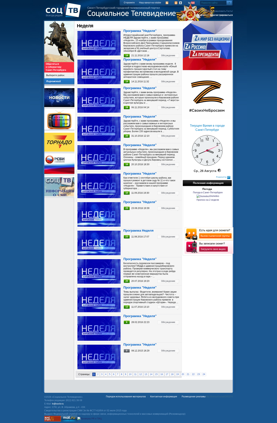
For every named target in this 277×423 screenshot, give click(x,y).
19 (177, 374)
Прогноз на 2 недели (208, 200)
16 (161, 374)
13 (146, 374)
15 (156, 374)
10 (130, 374)
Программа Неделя (138, 230)
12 (140, 374)
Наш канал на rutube (150, 2)
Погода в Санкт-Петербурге (208, 192)
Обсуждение (168, 55)
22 (193, 374)
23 (198, 374)
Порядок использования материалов (126, 396)
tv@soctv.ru (58, 403)
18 (172, 374)
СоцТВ (64, 12)
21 (188, 374)
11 (135, 374)
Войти (201, 15)
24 (204, 374)
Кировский (53, 81)
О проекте (129, 2)
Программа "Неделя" (140, 31)
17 (167, 374)
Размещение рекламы (194, 396)
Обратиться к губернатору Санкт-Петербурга (56, 67)
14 (151, 374)
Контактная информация (163, 396)
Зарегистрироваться (221, 15)
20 (182, 374)
